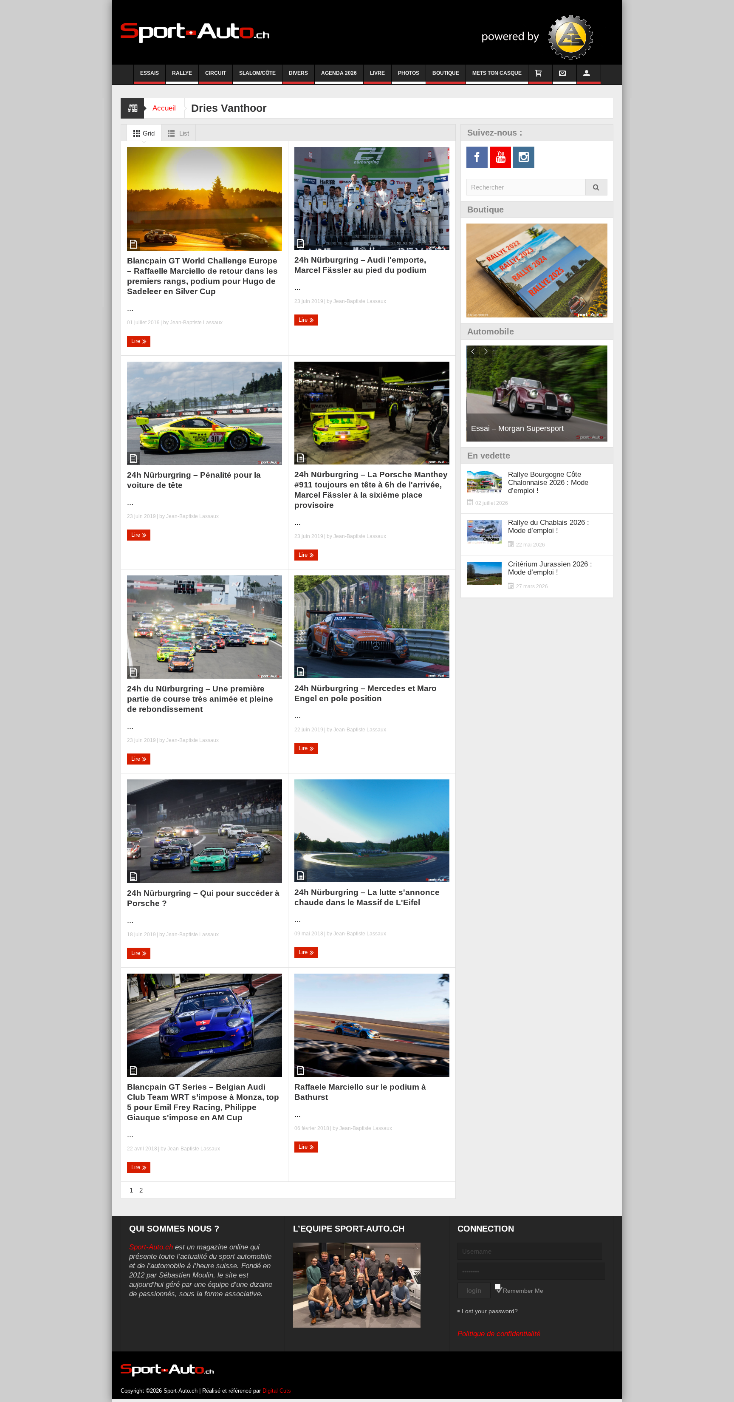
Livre (377, 73)
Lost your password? (490, 1311)
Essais (149, 73)
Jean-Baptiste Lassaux (196, 323)
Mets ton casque (497, 73)
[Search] (596, 187)
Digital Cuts (277, 1391)
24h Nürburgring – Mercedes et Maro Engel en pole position (365, 693)
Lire (136, 341)
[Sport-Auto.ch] (195, 32)
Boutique (445, 73)
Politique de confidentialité (498, 1334)
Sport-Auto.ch (151, 1247)
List (183, 133)
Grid (148, 133)
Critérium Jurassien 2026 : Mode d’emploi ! (550, 568)
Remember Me (523, 1290)
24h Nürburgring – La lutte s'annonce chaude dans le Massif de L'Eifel (367, 897)
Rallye (182, 73)
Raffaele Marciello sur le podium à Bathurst (360, 1092)
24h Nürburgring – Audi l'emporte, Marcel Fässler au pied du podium (360, 265)
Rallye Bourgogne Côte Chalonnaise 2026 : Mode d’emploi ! (548, 482)
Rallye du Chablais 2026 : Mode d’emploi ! (548, 526)
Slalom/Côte (257, 73)
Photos (408, 73)
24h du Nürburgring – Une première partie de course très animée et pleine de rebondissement (200, 699)
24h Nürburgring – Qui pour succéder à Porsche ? (203, 898)
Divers (298, 73)
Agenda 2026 (339, 73)
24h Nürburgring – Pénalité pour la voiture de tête (194, 480)
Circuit (215, 73)
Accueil (164, 108)
